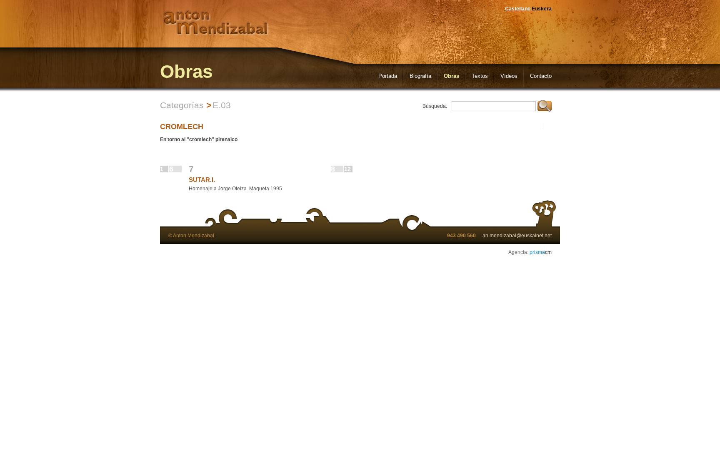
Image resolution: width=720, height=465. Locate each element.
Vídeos (509, 76)
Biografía (420, 76)
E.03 (221, 105)
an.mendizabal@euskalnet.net (517, 236)
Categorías (182, 105)
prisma (541, 252)
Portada (387, 76)
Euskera (542, 9)
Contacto (541, 76)
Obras (451, 76)
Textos (480, 76)
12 (347, 169)
